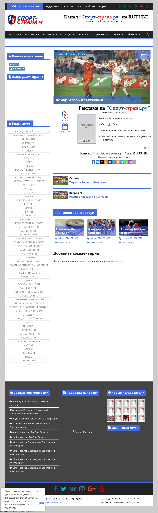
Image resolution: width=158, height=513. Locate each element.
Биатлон (28, 150)
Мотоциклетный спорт (29, 242)
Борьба (28, 165)
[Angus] (126, 403)
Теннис (29, 322)
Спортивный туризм (29, 310)
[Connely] (126, 410)
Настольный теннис (29, 246)
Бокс (29, 162)
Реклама (119, 502)
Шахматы (29, 352)
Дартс (29, 207)
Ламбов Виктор (39, 432)
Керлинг (29, 211)
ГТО (29, 364)
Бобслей (28, 158)
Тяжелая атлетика (29, 333)
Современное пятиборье (28, 299)
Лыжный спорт (28, 230)
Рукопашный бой (29, 284)
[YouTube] (101, 488)
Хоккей (28, 349)
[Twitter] (63, 488)
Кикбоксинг (28, 215)
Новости (14, 34)
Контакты (133, 502)
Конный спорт (29, 219)
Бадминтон (28, 143)
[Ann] (118, 410)
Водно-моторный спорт (28, 181)
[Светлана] (133, 410)
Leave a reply (63, 242)
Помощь (106, 502)
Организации (50, 34)
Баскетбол (29, 146)
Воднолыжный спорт (29, 177)
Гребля (28, 204)
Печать (116, 34)
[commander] (141, 410)
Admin (64, 120)
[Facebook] (56, 488)
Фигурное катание (29, 341)
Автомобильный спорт (29, 135)
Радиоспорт (29, 276)
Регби (28, 280)
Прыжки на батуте (29, 272)
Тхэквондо (29, 330)
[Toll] (141, 403)
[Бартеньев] (133, 418)
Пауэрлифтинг (29, 253)
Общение (132, 34)
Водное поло (28, 173)
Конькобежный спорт (29, 223)
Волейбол (28, 185)
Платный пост (132, 498)
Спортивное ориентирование (29, 307)
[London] (118, 403)
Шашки (28, 356)
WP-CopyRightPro (27, 511)
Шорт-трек (28, 360)
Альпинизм (29, 139)
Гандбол (29, 188)
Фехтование (28, 337)
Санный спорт (29, 288)
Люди (68, 34)
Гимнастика (28, 192)
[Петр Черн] (110, 410)
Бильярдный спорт (29, 154)
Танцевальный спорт (28, 318)
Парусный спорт (29, 249)
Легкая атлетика (29, 226)
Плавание (29, 257)
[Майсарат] (126, 418)
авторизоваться (114, 260)
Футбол (29, 345)
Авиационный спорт (28, 131)
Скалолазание (29, 295)
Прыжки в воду (29, 268)
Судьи (81, 53)
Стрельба (28, 314)
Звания (82, 34)
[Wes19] (110, 418)
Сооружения (99, 34)
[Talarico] (133, 403)
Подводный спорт (29, 261)
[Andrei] (141, 418)
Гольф (29, 196)
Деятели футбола (65, 53)
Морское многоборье (28, 238)
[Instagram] (82, 488)
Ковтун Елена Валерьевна (43, 418)
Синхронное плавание (29, 291)
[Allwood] (110, 403)
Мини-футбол (29, 234)
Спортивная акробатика (29, 303)
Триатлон (29, 326)
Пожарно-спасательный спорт (29, 265)
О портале (31, 34)
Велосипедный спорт (29, 169)
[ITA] (118, 418)
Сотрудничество (111, 498)
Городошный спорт (29, 200)
